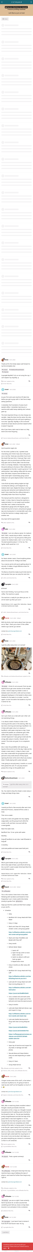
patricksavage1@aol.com (15, 631)
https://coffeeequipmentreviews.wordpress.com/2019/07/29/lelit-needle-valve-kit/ (20, 1036)
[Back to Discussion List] (2, 2)
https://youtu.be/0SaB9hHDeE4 (19, 993)
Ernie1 (6, 370)
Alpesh (6, 1156)
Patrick (6, 372)
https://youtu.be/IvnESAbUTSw (19, 1031)
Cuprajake (7, 1221)
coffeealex (7, 891)
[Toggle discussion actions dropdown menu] (31, 2)
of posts (16, 2)
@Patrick (19, 901)
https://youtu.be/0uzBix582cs (18, 1027)
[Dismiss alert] (8, 1248)
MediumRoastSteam (17, 370)
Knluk (5, 393)
